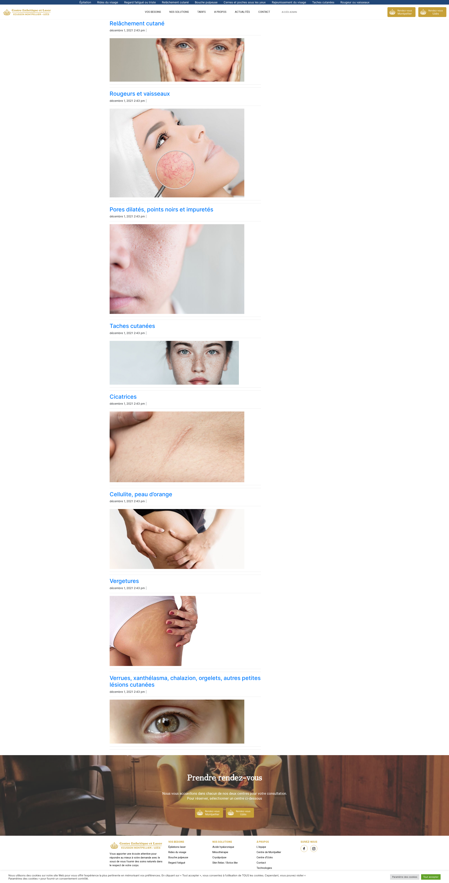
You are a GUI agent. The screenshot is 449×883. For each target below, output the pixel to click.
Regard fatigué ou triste (140, 2)
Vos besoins (153, 11)
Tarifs (201, 11)
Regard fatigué (176, 862)
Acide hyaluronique (223, 846)
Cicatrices (123, 396)
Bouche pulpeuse (206, 2)
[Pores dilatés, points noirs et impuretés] (177, 269)
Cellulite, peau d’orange (141, 494)
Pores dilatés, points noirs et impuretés (161, 209)
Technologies (264, 868)
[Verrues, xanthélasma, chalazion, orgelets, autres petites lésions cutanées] (177, 722)
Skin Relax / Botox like (225, 862)
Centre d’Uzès (265, 857)
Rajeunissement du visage (289, 2)
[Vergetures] (171, 631)
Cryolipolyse (219, 857)
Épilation (85, 2)
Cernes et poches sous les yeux (245, 2)
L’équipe (261, 846)
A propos (220, 11)
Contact (264, 11)
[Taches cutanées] (174, 363)
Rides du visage (107, 2)
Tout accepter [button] (430, 876)
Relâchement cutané (175, 2)
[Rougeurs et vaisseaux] (177, 153)
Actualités (242, 11)
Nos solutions (179, 11)
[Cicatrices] (177, 446)
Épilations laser (177, 846)
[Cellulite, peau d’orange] (177, 539)
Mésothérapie (220, 852)
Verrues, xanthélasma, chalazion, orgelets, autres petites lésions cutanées (185, 681)
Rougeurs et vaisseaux (140, 93)
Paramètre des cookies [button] (404, 876)
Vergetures (124, 581)
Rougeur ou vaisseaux (355, 2)
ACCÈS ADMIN (289, 12)
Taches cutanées (323, 2)
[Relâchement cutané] (177, 60)
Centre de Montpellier (269, 852)
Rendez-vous (404, 12)
